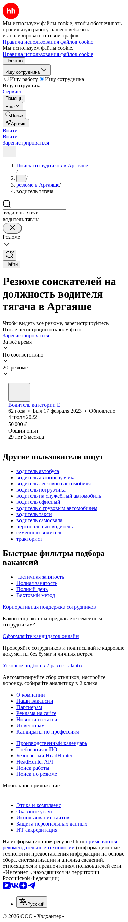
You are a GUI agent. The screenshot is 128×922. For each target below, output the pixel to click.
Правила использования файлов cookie (48, 54)
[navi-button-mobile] (9, 151)
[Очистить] (12, 228)
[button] (10, 130)
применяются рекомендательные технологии (60, 844)
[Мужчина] (19, 392)
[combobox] (34, 212)
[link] (14, 114)
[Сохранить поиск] (9, 255)
